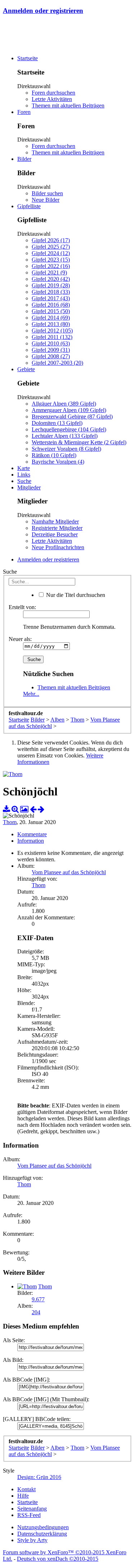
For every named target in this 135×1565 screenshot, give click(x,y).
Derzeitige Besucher (55, 534)
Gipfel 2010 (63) (51, 343)
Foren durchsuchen (53, 93)
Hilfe (23, 1496)
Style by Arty (32, 1540)
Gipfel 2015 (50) (51, 311)
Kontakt (26, 1489)
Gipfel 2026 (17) (51, 240)
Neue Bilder (45, 200)
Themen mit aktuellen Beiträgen (68, 105)
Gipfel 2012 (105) (52, 330)
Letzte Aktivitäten (52, 99)
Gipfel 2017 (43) (51, 298)
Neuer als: (20, 639)
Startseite (27, 58)
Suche (24, 481)
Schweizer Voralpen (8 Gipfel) (66, 449)
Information (30, 841)
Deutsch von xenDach (57, 1559)
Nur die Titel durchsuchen (75, 595)
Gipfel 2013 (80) (51, 324)
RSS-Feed (29, 1515)
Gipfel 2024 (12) (51, 253)
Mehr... (31, 694)
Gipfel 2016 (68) (51, 305)
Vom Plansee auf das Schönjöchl (69, 872)
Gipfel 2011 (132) (52, 337)
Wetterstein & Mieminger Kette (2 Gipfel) (79, 442)
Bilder (24, 159)
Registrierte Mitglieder (57, 528)
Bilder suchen (47, 193)
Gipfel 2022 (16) (51, 266)
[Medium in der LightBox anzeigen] (24, 809)
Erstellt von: (22, 607)
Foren (24, 112)
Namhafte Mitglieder (55, 521)
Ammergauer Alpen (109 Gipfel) (69, 410)
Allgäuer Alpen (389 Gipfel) (64, 404)
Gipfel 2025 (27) (51, 247)
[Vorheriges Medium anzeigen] (33, 809)
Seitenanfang (32, 1509)
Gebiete (26, 369)
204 (36, 1312)
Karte (23, 468)
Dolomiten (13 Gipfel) (57, 423)
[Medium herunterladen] (6, 809)
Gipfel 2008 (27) (51, 356)
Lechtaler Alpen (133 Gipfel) (65, 436)
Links (23, 475)
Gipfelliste (29, 206)
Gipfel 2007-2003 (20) (57, 363)
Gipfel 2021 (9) (49, 272)
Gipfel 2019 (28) (51, 285)
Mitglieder (29, 487)
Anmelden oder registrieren (43, 10)
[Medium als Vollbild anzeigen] (15, 809)
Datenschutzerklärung (42, 1534)
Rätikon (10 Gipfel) (54, 455)
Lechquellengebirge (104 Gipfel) (69, 429)
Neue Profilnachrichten (58, 547)
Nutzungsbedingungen (43, 1527)
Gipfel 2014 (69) (51, 318)
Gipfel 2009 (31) (51, 350)
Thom (10, 822)
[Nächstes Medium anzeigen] (41, 809)
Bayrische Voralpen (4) (58, 462)
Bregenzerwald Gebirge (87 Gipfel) (72, 416)
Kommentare (32, 834)
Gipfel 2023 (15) (51, 260)
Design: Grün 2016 (39, 1477)
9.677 (38, 1299)
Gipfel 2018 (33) (51, 292)
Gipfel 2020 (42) (51, 279)
